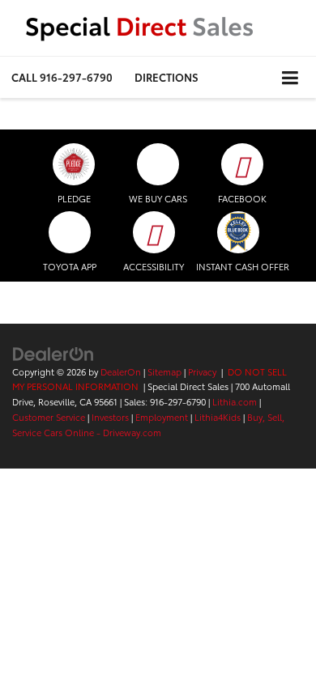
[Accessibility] (154, 232)
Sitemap (164, 371)
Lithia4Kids (217, 416)
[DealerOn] (53, 352)
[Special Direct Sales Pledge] (74, 164)
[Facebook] (242, 164)
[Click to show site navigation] (290, 77)
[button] (62, 77)
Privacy (202, 371)
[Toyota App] (70, 232)
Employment (161, 416)
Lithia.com (234, 401)
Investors (110, 416)
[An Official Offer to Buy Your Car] (238, 232)
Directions (167, 77)
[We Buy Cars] (158, 164)
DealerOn (120, 371)
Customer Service (48, 416)
